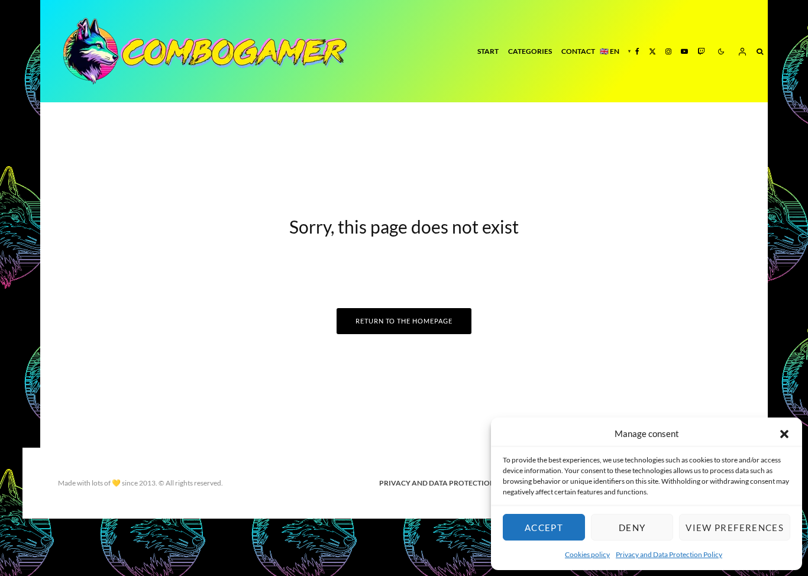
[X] (652, 51)
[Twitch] (701, 51)
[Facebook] (637, 51)
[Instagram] (668, 51)
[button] (784, 434)
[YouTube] (684, 51)
